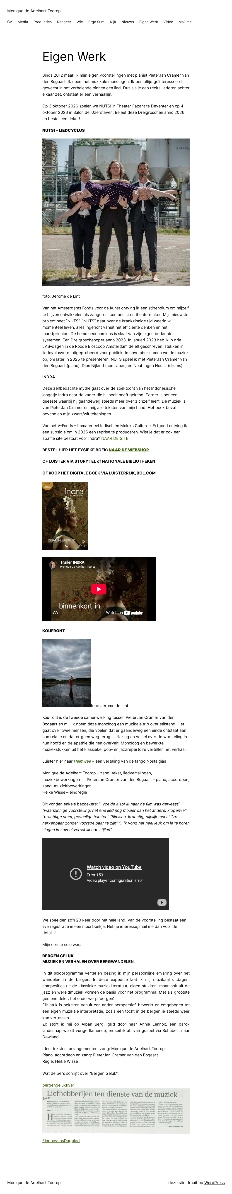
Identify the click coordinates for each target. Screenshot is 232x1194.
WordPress (214, 1182)
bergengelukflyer (58, 1085)
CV (9, 22)
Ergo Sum (96, 22)
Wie (80, 22)
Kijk (113, 22)
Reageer (64, 22)
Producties (43, 22)
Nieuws (127, 22)
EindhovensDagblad (61, 1140)
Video (168, 22)
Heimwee (82, 761)
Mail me (185, 22)
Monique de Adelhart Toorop (34, 10)
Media (23, 22)
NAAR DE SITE (114, 438)
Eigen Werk (148, 22)
